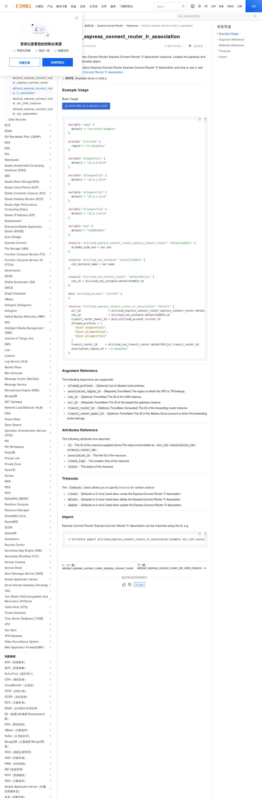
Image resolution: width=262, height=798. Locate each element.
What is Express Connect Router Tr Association (92, 72)
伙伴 (104, 6)
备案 (221, 6)
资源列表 (89, 25)
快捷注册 (24, 62)
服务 (113, 6)
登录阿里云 (57, 62)
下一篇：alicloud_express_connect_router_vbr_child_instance (169, 566)
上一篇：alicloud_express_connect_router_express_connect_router (97, 566)
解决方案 (61, 6)
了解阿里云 (126, 6)
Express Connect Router (110, 25)
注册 (239, 6)
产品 (50, 6)
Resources (132, 25)
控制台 (230, 6)
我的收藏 (198, 45)
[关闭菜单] (6, 6)
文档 (213, 6)
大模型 (39, 6)
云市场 (93, 6)
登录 (253, 6)
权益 (73, 6)
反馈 (141, 584)
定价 (83, 6)
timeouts (124, 487)
